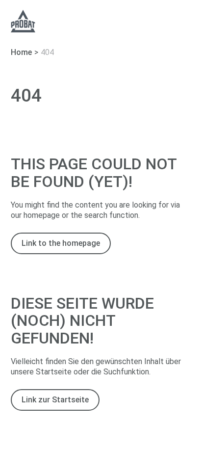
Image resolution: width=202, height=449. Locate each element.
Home (21, 52)
